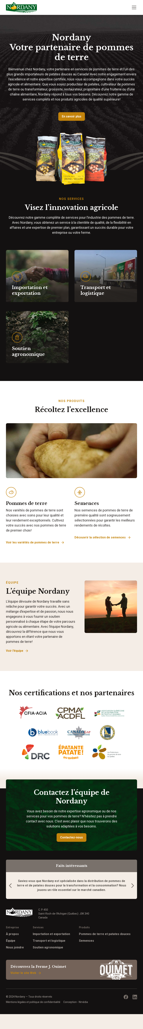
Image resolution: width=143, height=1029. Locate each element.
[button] (133, 7)
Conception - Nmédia (75, 1002)
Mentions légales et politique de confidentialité (33, 1002)
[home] (21, 7)
